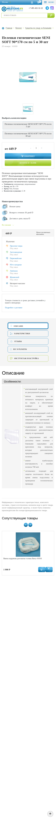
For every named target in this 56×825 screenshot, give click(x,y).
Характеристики (22, 334)
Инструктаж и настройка (26, 358)
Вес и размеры (20, 349)
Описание (18, 326)
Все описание (6, 225)
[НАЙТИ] (51, 15)
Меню (51, 2)
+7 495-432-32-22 (36, 8)
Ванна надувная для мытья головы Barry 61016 (22, 559)
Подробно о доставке (13, 308)
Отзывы (18, 341)
